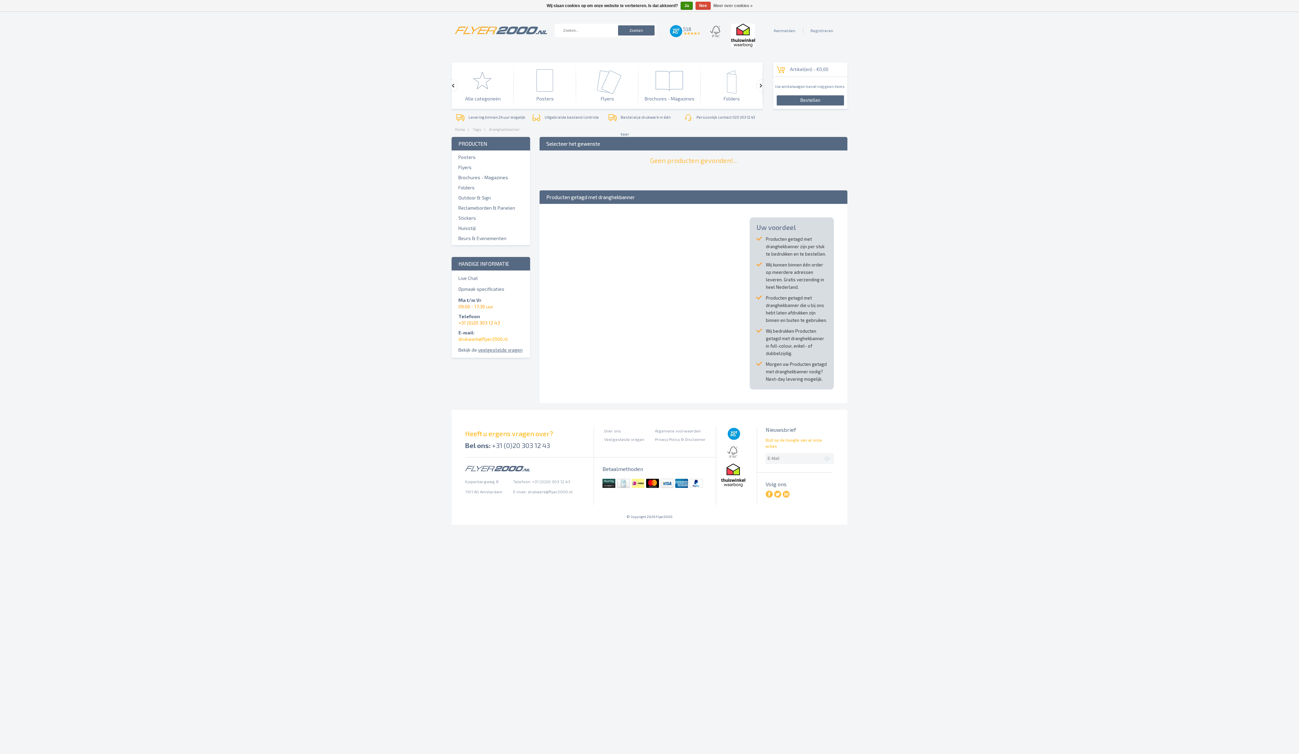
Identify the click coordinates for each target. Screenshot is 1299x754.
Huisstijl (467, 228)
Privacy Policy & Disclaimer (680, 439)
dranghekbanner (504, 129)
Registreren (822, 30)
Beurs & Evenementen (482, 238)
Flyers (465, 167)
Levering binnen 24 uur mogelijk (497, 117)
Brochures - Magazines (483, 177)
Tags (477, 129)
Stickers (467, 218)
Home (460, 129)
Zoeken (636, 30)
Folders (466, 187)
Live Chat (468, 278)
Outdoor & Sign (474, 198)
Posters (467, 157)
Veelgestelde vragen (624, 439)
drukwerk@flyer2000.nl (483, 339)
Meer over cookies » (733, 5)
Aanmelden (784, 30)
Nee (703, 5)
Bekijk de (490, 350)
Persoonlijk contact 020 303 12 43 (726, 117)
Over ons (612, 430)
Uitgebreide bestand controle (572, 117)
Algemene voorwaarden (678, 430)
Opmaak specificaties (481, 289)
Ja (686, 5)
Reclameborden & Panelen (486, 208)
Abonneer (828, 458)
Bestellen (810, 100)
